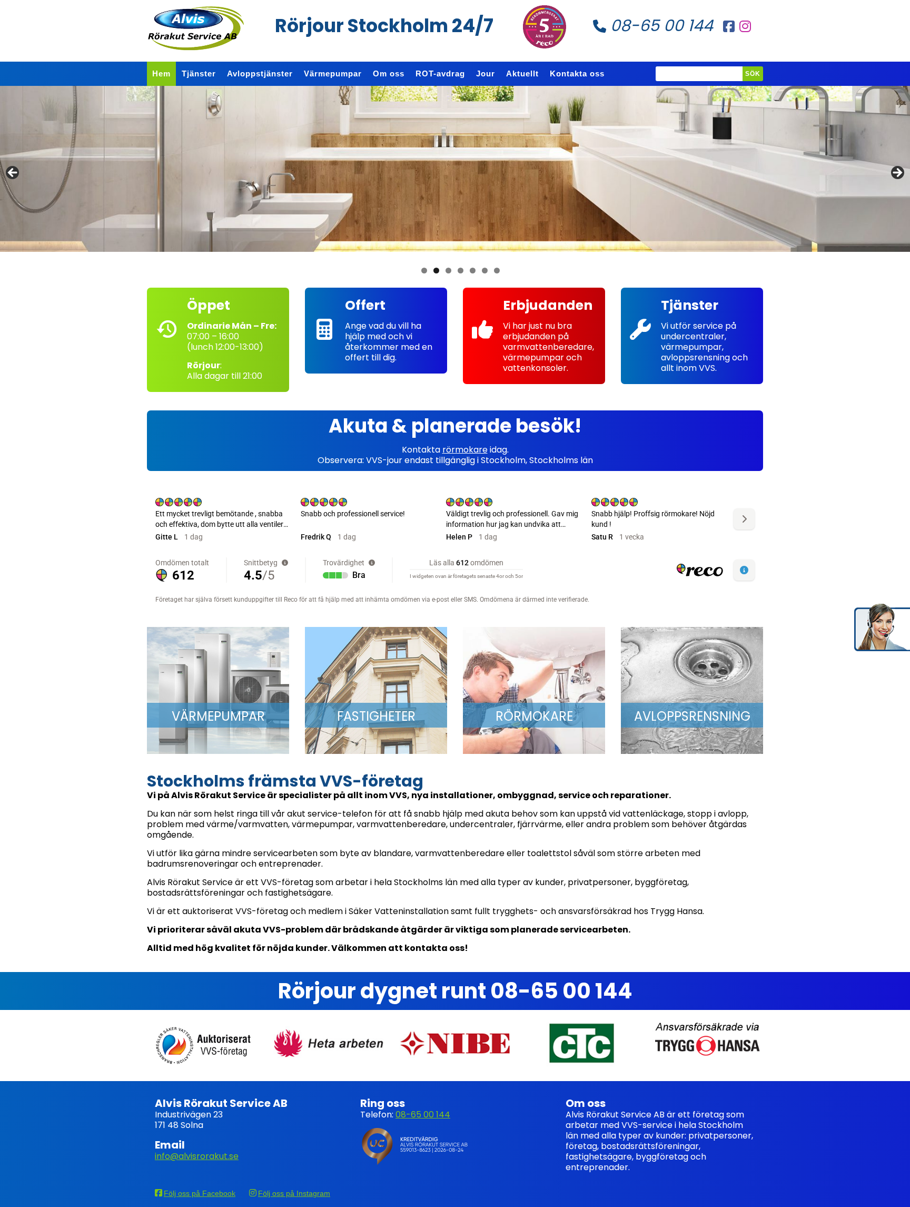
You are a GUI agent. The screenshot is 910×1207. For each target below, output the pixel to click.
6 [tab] (485, 270)
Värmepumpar (333, 73)
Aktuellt (522, 73)
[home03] (692, 690)
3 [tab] (448, 270)
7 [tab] (497, 270)
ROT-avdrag (440, 73)
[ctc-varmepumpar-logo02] (581, 1043)
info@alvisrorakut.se (197, 1156)
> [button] (897, 173)
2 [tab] (436, 270)
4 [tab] (460, 270)
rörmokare (465, 450)
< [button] (13, 173)
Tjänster (199, 73)
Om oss (388, 73)
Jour (485, 73)
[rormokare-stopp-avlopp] (534, 690)
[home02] (376, 690)
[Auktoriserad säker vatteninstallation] (202, 1045)
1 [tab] (424, 270)
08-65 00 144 (659, 25)
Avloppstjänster (260, 73)
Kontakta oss (577, 73)
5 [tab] (473, 270)
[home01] (218, 690)
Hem (161, 73)
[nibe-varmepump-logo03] (455, 1043)
